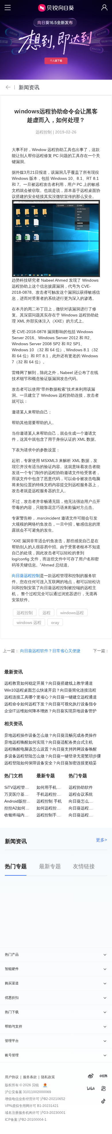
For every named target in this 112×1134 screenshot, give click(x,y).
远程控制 (32, 575)
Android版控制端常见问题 (27, 801)
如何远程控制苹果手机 (56, 808)
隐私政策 (48, 1077)
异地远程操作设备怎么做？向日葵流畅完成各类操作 (50, 735)
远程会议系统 (81, 794)
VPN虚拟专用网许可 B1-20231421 (32, 1106)
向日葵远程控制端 (85, 808)
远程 (47, 612)
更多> (101, 840)
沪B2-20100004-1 (32, 1120)
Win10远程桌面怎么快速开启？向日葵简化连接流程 (50, 690)
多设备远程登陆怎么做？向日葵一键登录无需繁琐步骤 (52, 756)
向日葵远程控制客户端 (89, 815)
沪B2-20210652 (52, 1099)
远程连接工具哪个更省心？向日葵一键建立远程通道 (50, 697)
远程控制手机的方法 (54, 815)
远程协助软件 (81, 787)
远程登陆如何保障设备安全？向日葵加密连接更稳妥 (50, 763)
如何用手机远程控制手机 (58, 787)
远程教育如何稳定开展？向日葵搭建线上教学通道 (48, 683)
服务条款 (30, 1077)
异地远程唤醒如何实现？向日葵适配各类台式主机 (48, 742)
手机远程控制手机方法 (56, 794)
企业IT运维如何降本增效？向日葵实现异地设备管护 (50, 711)
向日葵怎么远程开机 (87, 801)
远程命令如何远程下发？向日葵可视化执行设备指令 (50, 704)
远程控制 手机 (49, 801)
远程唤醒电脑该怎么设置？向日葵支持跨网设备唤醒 (50, 749)
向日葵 (18, 575)
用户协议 (12, 1077)
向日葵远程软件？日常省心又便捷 (51, 650)
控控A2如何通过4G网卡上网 (29, 808)
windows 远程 (29, 622)
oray (55, 622)
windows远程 (72, 612)
